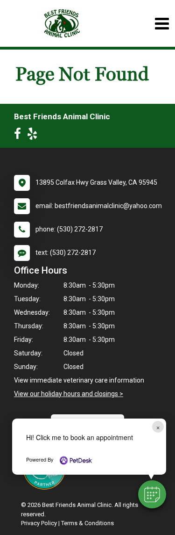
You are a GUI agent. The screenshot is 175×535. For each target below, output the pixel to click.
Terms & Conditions (87, 523)
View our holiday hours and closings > (68, 394)
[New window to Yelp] (34, 135)
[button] (152, 494)
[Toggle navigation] (162, 23)
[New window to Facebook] (20, 135)
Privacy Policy (39, 523)
